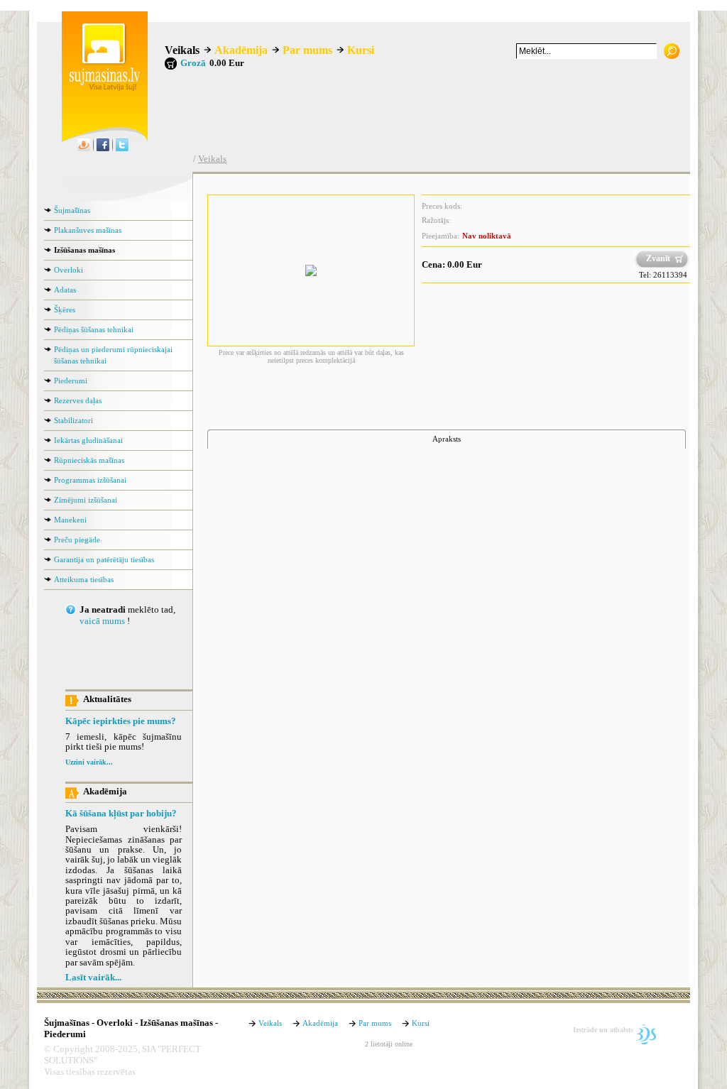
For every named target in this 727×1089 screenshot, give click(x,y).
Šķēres (64, 309)
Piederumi (70, 380)
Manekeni (70, 519)
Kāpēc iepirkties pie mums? (120, 721)
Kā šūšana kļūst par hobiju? (121, 814)
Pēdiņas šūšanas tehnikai (93, 329)
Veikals (182, 50)
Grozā (193, 63)
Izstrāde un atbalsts (603, 1030)
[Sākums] (101, 87)
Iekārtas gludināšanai (88, 440)
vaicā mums (102, 621)
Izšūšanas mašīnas (84, 250)
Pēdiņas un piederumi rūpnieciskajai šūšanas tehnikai (113, 355)
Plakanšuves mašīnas (87, 230)
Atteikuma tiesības (84, 579)
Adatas (65, 289)
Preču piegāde (77, 539)
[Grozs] (171, 64)
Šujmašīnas (72, 210)
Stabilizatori (73, 420)
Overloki (68, 270)
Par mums (307, 50)
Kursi (360, 50)
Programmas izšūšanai (90, 480)
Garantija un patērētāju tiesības (104, 559)
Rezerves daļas (78, 400)
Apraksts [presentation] (446, 438)
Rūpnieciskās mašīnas (89, 460)
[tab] (446, 439)
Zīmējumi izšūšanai (85, 500)
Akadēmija (241, 50)
